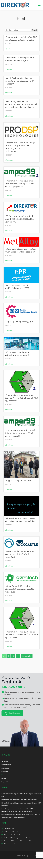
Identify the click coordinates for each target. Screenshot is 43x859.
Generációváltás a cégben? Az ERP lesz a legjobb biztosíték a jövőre (21, 38)
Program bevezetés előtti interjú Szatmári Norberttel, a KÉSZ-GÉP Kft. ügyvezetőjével (21, 634)
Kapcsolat (5, 782)
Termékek (5, 761)
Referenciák (5, 768)
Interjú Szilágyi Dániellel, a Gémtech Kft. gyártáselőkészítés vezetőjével (19, 589)
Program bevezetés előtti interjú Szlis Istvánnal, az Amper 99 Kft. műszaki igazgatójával (20, 433)
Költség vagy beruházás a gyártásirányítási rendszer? (17, 353)
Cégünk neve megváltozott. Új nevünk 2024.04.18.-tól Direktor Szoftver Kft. (19, 219)
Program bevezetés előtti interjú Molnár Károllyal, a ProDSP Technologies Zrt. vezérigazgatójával (20, 147)
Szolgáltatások (6, 765)
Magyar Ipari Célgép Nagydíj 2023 (21, 321)
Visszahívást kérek (14, 713)
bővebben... (9, 49)
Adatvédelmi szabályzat (11, 844)
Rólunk (4, 778)
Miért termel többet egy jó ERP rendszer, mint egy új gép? (19, 59)
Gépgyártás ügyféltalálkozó (18, 480)
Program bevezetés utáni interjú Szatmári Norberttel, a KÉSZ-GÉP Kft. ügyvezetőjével (21, 398)
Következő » (26, 656)
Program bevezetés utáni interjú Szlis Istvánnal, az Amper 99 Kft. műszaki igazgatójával (20, 184)
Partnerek (5, 771)
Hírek (3, 775)
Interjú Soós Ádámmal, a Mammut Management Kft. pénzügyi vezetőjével (20, 554)
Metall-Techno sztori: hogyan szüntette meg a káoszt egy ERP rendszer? (19, 81)
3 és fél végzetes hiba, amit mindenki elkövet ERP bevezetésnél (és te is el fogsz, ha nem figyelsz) (21, 104)
